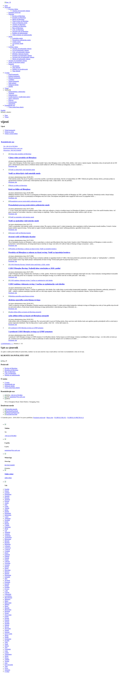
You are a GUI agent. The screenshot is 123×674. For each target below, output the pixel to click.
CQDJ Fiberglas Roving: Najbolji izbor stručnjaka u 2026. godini (34, 268)
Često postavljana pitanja (16, 107)
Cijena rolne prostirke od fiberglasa (22, 158)
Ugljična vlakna (13, 47)
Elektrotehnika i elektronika (16, 91)
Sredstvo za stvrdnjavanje (20, 69)
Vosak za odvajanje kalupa (16, 62)
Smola (10, 36)
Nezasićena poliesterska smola (21, 40)
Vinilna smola (16, 42)
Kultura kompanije (14, 76)
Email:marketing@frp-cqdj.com (12, 148)
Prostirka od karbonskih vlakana (22, 55)
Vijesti (6, 88)
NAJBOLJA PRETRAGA (75, 417)
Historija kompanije (14, 78)
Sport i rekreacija (13, 98)
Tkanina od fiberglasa (18, 24)
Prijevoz (10, 100)
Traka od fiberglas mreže (19, 23)
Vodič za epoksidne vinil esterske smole (23, 221)
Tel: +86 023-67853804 (10, 146)
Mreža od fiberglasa (18, 19)
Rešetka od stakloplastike (20, 33)
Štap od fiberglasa (17, 28)
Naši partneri (12, 83)
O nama (7, 73)
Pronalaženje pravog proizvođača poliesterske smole (28, 205)
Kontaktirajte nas (10, 105)
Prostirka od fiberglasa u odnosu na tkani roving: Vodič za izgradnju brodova (39, 252)
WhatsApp (16, 412)
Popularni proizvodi (14, 12)
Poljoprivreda (12, 102)
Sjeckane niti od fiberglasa (20, 31)
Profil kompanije (13, 74)
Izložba (10, 86)
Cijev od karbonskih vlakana (21, 52)
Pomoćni (11, 64)
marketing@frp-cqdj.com (17, 397)
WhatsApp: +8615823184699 (12, 150)
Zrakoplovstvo (12, 95)
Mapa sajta (50, 417)
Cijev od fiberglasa (18, 29)
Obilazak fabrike (13, 85)
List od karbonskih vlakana (20, 50)
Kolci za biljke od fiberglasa (19, 189)
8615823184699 (10, 465)
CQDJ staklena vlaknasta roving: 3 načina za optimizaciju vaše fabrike (36, 284)
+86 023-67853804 (16, 395)
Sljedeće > (8, 343)
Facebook (15, 411)
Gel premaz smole (17, 43)
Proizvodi (7, 7)
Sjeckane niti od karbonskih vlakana (23, 57)
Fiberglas (11, 14)
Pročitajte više (12, 166)
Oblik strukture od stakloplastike (22, 35)
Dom (6, 5)
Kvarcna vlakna (13, 9)
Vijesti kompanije (10, 130)
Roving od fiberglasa (18, 16)
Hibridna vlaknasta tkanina (20, 54)
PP (13, 45)
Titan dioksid (16, 67)
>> (12, 343)
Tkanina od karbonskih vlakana (21, 48)
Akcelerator (15, 66)
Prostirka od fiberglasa (19, 17)
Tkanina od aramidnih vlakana (17, 60)
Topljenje (11, 93)
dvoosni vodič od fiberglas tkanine (21, 237)
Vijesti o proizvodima (11, 133)
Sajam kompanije (13, 81)
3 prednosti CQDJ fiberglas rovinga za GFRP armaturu (30, 332)
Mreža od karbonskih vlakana (21, 59)
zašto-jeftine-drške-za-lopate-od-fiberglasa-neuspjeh (28, 316)
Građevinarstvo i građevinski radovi (19, 97)
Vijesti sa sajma (9, 132)
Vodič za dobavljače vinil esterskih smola (24, 173)
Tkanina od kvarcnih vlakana (21, 11)
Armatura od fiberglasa (19, 26)
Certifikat (11, 79)
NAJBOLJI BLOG (60, 417)
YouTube (14, 414)
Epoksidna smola (17, 38)
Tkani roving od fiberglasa (20, 21)
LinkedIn (14, 409)
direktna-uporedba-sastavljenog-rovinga (24, 300)
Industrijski (11, 103)
